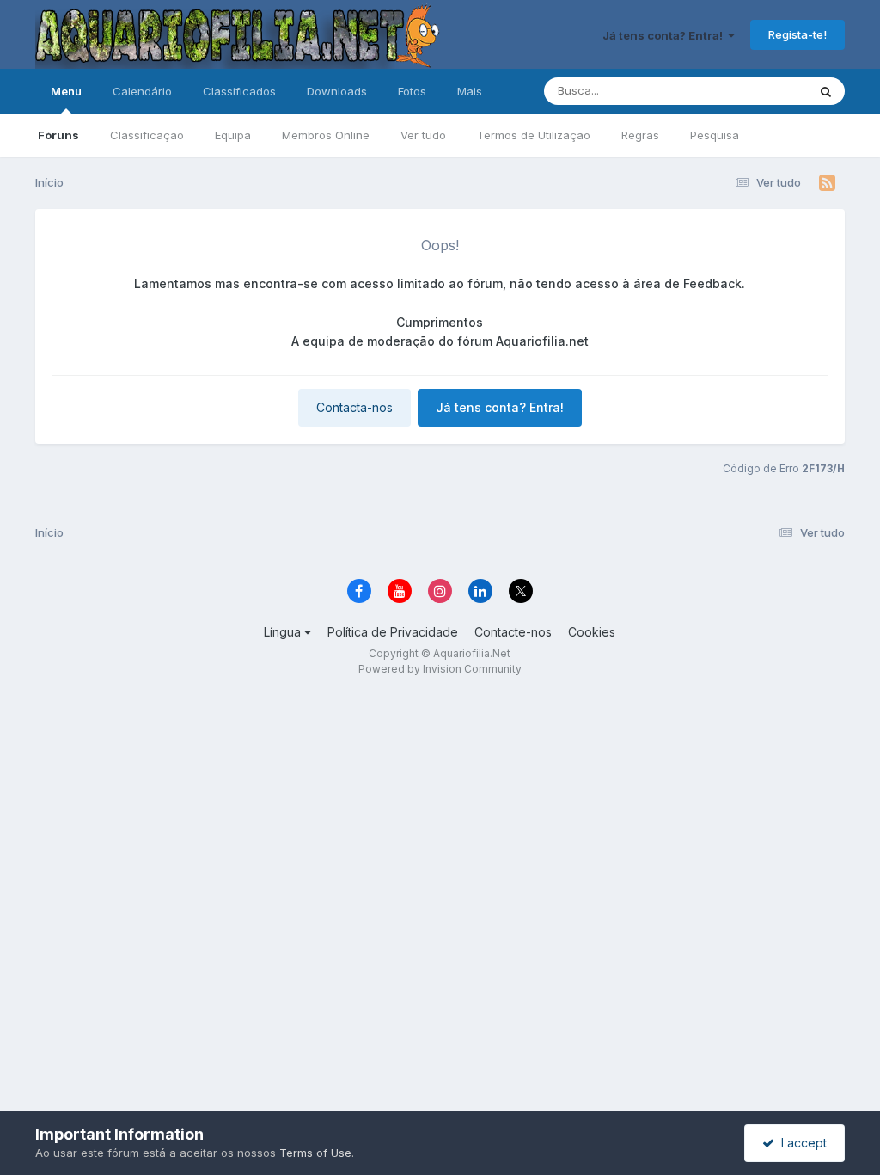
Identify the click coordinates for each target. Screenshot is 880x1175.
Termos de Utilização (533, 135)
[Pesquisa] (826, 91)
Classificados (239, 91)
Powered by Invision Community (440, 668)
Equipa (233, 135)
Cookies (591, 631)
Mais (469, 91)
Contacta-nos (354, 407)
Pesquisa (714, 135)
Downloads (337, 91)
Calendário (142, 91)
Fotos (412, 91)
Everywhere (754, 90)
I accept (800, 1142)
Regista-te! (797, 34)
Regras (640, 135)
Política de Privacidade (392, 631)
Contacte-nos (513, 631)
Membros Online (326, 135)
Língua (284, 631)
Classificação (147, 135)
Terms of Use (315, 1153)
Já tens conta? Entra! (665, 35)
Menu (66, 91)
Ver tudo (423, 135)
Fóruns (58, 135)
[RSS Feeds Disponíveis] (827, 183)
